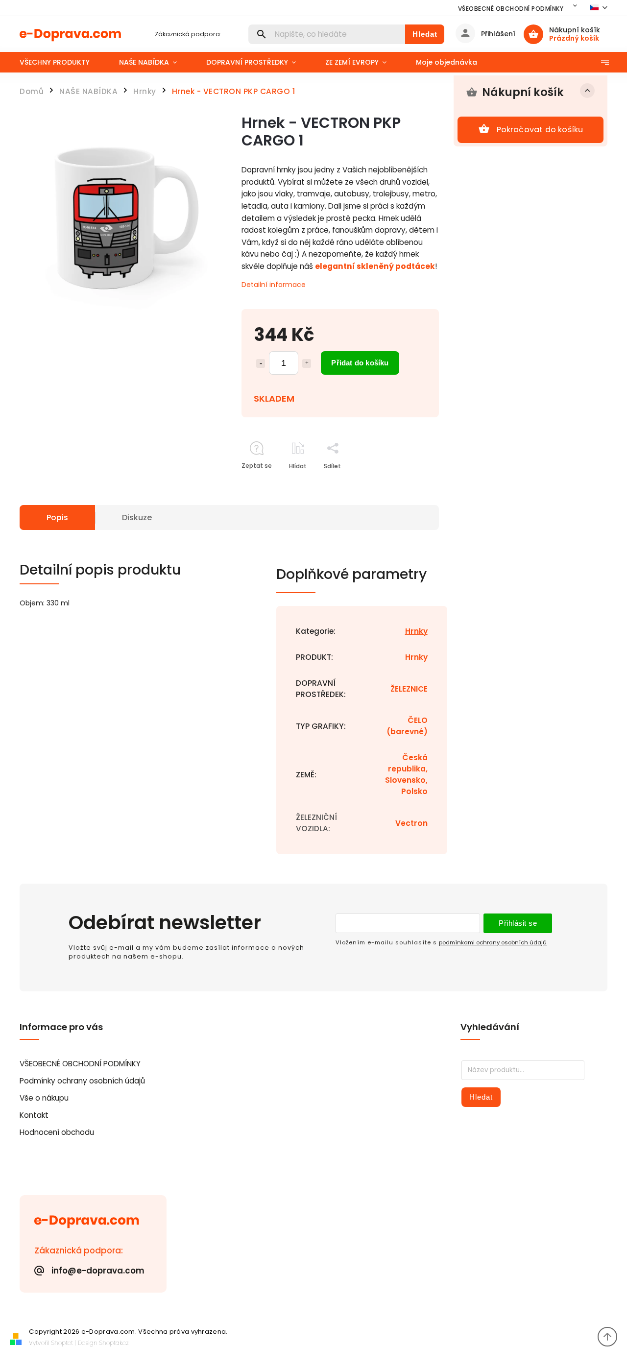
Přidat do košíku (359, 363)
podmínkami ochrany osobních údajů (493, 942)
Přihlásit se (518, 923)
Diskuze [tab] (137, 517)
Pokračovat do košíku (540, 129)
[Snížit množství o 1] (260, 363)
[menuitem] (62, 62)
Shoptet (62, 1343)
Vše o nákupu (44, 1098)
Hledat (424, 34)
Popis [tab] (57, 517)
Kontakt (34, 1115)
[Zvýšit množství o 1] (306, 363)
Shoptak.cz (114, 1343)
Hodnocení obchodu (57, 1132)
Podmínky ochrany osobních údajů (82, 1081)
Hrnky (416, 631)
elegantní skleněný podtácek (375, 266)
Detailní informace (273, 284)
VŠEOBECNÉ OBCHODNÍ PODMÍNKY (511, 8)
